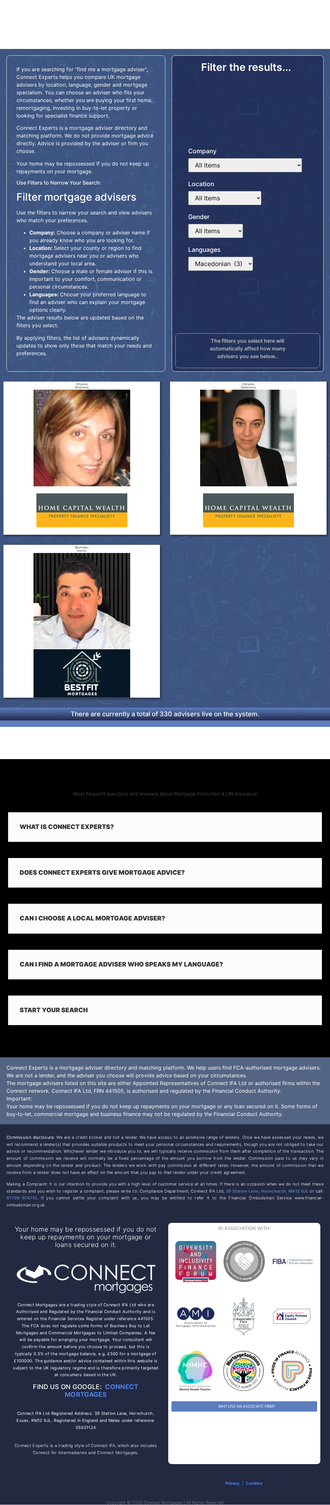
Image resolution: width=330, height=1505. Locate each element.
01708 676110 (21, 1197)
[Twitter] (99, 1483)
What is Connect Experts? (67, 827)
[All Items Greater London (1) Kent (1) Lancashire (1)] (224, 198)
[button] (165, 827)
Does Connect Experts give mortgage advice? (102, 872)
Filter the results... (246, 67)
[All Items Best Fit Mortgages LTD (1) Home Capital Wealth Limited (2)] (245, 165)
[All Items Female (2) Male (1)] (215, 231)
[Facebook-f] (85, 1483)
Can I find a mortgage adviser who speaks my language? (121, 964)
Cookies (254, 1483)
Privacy (232, 1483)
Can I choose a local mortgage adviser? (92, 918)
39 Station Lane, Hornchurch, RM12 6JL (267, 1191)
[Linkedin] (71, 1483)
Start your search (54, 1010)
